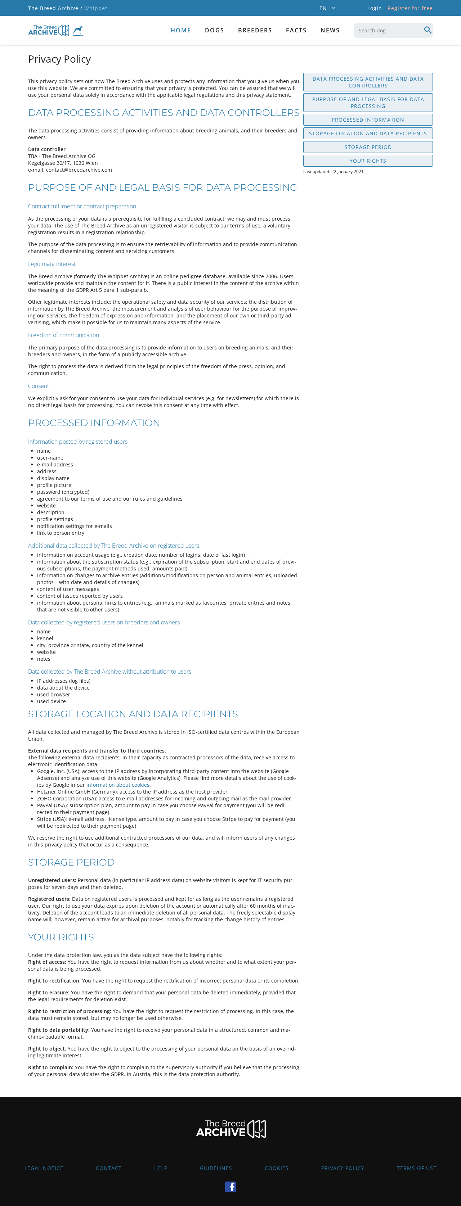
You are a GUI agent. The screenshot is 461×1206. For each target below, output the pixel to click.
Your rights (368, 160)
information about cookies (117, 784)
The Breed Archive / (55, 8)
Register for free (410, 8)
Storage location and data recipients (368, 133)
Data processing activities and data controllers (368, 82)
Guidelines (216, 1168)
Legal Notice (43, 1168)
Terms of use (417, 1168)
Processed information (368, 119)
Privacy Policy (342, 1168)
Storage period (368, 147)
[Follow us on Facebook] (230, 1187)
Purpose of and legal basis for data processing (368, 102)
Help (160, 1168)
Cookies (277, 1168)
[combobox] (393, 30)
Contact (109, 1168)
